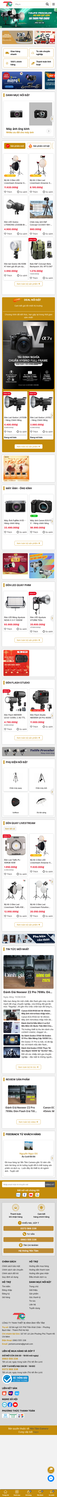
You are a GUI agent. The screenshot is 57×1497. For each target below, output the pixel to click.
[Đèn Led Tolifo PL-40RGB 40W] (15, 845)
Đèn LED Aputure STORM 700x (38, 618)
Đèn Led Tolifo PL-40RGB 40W (12, 861)
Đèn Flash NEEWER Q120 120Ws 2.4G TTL (14, 716)
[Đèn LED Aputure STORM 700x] (41, 603)
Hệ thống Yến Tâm (28, 1250)
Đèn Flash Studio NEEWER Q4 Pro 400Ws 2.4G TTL (41, 716)
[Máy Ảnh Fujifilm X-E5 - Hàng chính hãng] (15, 506)
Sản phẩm (33, 1293)
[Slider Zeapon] (22, 80)
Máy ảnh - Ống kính (19, 488)
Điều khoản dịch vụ (37, 1277)
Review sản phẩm (17, 1079)
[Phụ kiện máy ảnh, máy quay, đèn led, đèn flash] (28, 938)
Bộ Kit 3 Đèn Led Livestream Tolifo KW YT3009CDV (13, 905)
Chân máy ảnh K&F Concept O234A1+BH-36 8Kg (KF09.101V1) (40, 223)
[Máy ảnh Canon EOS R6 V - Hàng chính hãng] (41, 506)
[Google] (37, 1194)
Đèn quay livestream (20, 823)
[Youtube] (31, 1194)
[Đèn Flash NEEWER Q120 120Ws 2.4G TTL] (15, 700)
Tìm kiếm (6, 1286)
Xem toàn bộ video (27, 1122)
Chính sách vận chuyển (12, 1269)
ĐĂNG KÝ (50, 1184)
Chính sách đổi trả (10, 1273)
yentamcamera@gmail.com (20, 1344)
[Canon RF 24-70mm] (16, 663)
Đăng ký (6, 1293)
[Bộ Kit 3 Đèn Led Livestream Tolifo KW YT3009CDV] (15, 890)
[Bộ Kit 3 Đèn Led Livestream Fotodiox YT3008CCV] (41, 890)
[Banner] (17, 37)
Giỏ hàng (6, 1297)
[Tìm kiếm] (47, 4)
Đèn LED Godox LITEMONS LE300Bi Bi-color (14, 223)
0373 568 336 (28, 1228)
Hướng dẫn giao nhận (39, 1273)
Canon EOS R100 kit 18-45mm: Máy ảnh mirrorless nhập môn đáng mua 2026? (36, 1012)
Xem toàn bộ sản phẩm (27, 284)
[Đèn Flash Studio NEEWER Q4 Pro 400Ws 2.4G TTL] (41, 700)
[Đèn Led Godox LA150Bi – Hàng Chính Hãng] (15, 403)
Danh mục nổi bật (18, 95)
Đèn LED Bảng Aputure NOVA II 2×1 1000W (14, 618)
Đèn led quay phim (18, 585)
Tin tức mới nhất (17, 949)
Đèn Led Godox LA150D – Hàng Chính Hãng (41, 418)
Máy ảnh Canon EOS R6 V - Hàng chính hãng (41, 521)
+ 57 (41, 114)
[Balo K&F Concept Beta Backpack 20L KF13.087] (41, 249)
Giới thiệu (33, 1290)
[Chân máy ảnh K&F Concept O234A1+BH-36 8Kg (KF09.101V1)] (41, 207)
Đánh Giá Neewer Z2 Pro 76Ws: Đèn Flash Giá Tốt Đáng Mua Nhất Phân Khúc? (27, 992)
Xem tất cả (10, 828)
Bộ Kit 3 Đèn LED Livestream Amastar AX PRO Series (15, 181)
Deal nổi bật (32, 299)
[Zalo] (18, 1194)
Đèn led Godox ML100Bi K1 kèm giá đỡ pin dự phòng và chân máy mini (15, 265)
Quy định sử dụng (10, 1277)
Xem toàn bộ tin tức (27, 1067)
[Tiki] (17, 1393)
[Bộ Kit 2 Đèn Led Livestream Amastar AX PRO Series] (41, 165)
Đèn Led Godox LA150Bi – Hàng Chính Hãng (15, 418)
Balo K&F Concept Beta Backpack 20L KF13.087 (41, 265)
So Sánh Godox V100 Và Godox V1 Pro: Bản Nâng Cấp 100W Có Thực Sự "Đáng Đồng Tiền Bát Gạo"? (36, 1037)
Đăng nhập (7, 1290)
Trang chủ (33, 1286)
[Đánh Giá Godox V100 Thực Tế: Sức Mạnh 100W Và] (11, 1052)
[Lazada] (10, 1393)
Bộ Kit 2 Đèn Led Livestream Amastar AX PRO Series (40, 181)
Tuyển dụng (34, 1308)
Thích (9, 192)
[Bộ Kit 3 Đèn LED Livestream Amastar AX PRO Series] (15, 165)
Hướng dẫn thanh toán (39, 1269)
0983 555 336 (29, 1239)
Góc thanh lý (35, 1297)
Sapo (36, 1431)
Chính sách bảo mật (11, 1266)
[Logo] (7, 4)
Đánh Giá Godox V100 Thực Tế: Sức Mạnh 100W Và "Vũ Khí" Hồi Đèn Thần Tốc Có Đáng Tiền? (36, 1049)
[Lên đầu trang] (51, 1462)
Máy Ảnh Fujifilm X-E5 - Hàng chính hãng (14, 521)
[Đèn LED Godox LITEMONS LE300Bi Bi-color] (15, 207)
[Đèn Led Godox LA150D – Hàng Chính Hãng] (41, 403)
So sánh (23, 192)
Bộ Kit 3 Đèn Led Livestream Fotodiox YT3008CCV (39, 905)
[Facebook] (24, 1194)
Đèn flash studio (18, 682)
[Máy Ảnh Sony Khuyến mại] (16, 469)
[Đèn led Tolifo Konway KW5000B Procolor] (15, 565)
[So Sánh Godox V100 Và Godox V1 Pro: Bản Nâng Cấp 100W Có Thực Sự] (11, 1040)
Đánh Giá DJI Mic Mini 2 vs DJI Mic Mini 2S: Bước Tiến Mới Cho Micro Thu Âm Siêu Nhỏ (36, 1024)
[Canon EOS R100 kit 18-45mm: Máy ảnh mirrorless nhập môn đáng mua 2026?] (11, 1015)
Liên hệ (32, 1304)
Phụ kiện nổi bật (17, 762)
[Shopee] (4, 1393)
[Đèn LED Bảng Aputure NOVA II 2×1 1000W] (15, 603)
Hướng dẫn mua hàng (39, 1266)
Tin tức (32, 1301)
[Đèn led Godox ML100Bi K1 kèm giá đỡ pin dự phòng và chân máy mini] (15, 249)
